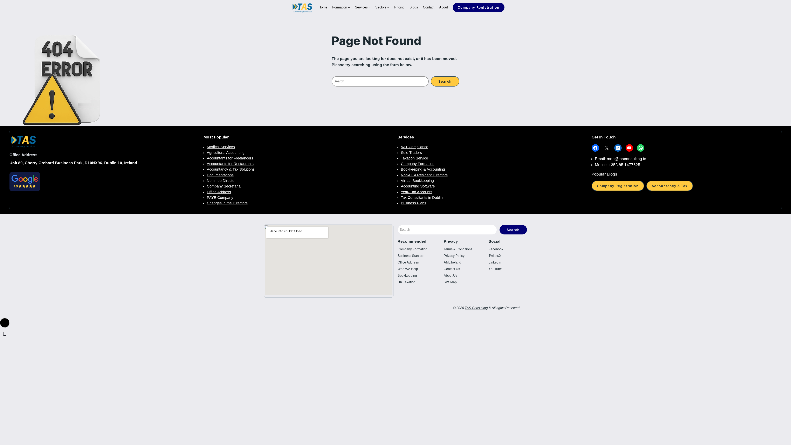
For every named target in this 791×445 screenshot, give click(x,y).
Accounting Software (418, 186)
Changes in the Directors (227, 203)
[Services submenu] (370, 7)
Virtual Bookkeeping (417, 181)
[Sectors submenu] (388, 7)
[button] (4, 323)
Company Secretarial (224, 186)
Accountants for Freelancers (230, 158)
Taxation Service (414, 158)
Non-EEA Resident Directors (424, 175)
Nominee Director (221, 181)
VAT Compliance (414, 147)
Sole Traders (411, 153)
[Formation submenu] (349, 7)
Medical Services (221, 147)
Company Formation (417, 164)
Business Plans (413, 203)
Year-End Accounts (416, 192)
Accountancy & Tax (670, 186)
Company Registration (479, 7)
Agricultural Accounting (226, 153)
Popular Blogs (604, 174)
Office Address (219, 192)
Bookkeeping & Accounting (423, 169)
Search (513, 230)
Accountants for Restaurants (230, 164)
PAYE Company (220, 198)
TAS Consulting (476, 308)
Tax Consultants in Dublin (422, 198)
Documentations (220, 175)
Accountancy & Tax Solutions (231, 169)
